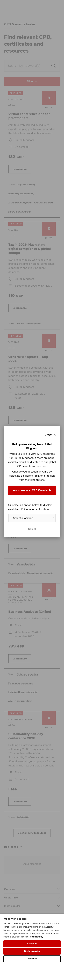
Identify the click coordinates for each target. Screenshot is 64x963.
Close (48, 434)
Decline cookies (32, 951)
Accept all (32, 943)
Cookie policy (36, 936)
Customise (32, 958)
